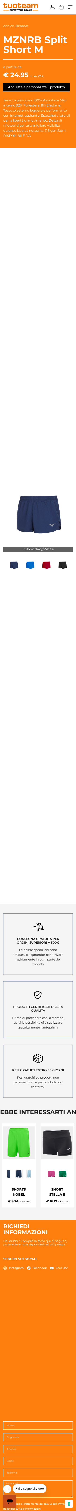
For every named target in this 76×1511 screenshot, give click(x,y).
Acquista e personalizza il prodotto (36, 87)
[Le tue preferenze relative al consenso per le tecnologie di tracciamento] (69, 1504)
